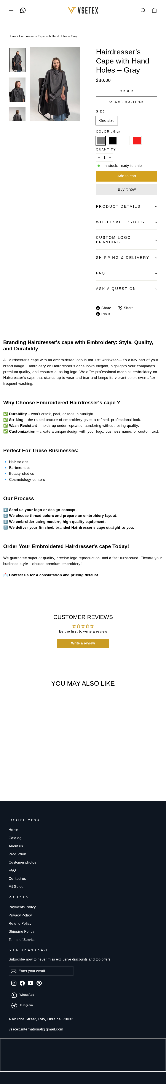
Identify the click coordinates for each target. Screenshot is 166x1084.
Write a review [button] (83, 643)
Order (127, 91)
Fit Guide (16, 886)
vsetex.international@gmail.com (36, 1029)
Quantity (106, 149)
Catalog (15, 838)
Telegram (26, 1005)
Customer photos (22, 862)
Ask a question (116, 289)
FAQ (100, 273)
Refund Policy (20, 923)
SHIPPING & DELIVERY (123, 258)
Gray (100, 140)
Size (101, 111)
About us (16, 846)
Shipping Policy (21, 931)
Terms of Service (22, 940)
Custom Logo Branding (113, 240)
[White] (125, 142)
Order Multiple (126, 101)
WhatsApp (26, 994)
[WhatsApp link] (23, 10)
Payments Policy (22, 907)
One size (106, 121)
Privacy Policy (20, 915)
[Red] (137, 142)
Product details (118, 206)
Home (12, 36)
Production (17, 854)
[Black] (113, 142)
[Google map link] (83, 1055)
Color (108, 131)
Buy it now (127, 189)
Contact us (17, 878)
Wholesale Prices (120, 222)
